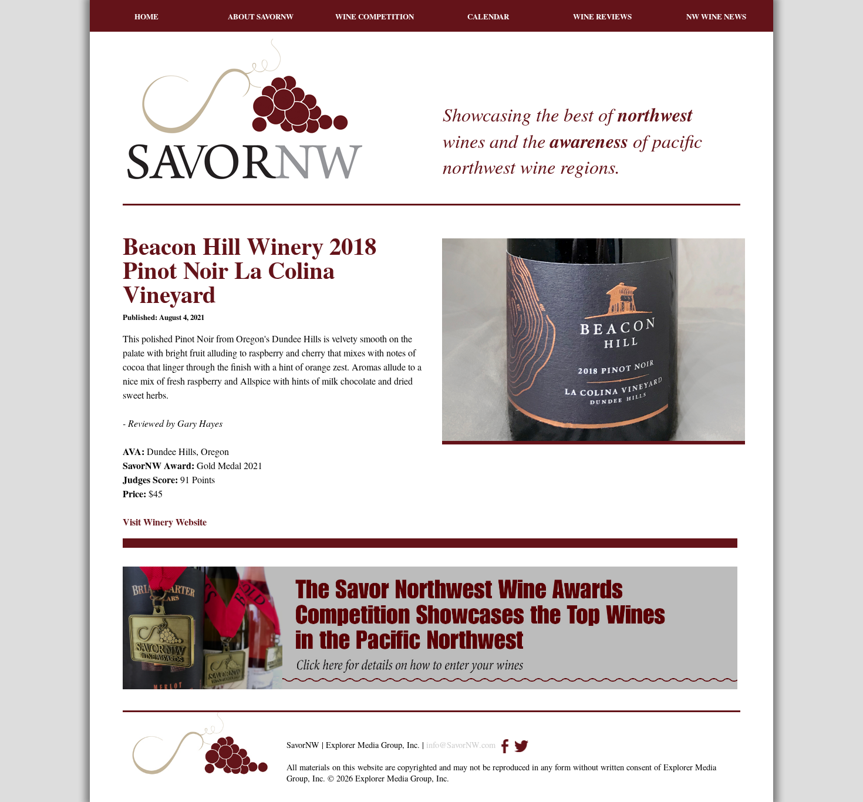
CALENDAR (488, 16)
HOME (146, 16)
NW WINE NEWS (716, 16)
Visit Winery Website (165, 521)
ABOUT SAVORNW (261, 16)
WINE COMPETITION (374, 16)
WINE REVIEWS (602, 16)
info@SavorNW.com (460, 744)
